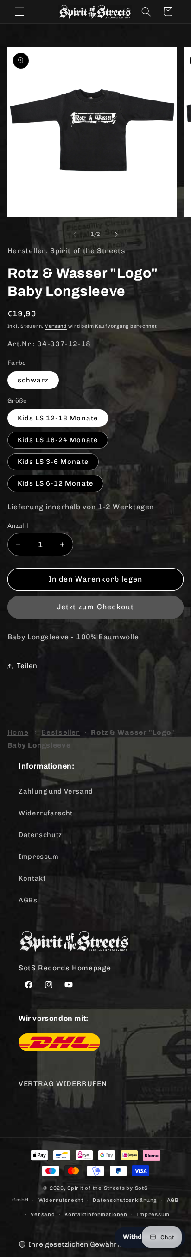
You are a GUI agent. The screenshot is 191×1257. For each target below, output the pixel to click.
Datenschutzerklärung (125, 1200)
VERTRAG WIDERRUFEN (63, 1083)
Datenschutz (40, 835)
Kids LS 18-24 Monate (58, 440)
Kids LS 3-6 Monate (53, 461)
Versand (56, 326)
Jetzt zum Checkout (95, 606)
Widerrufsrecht (46, 813)
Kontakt (32, 878)
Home (18, 732)
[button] (19, 11)
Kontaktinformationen (95, 1214)
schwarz (33, 380)
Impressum (39, 856)
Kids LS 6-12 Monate (55, 483)
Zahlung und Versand (56, 791)
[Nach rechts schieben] (116, 234)
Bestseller (60, 732)
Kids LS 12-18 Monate (58, 418)
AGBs (28, 900)
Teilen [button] (27, 666)
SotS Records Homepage (65, 967)
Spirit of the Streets (96, 1188)
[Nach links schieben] (74, 234)
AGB (173, 1200)
